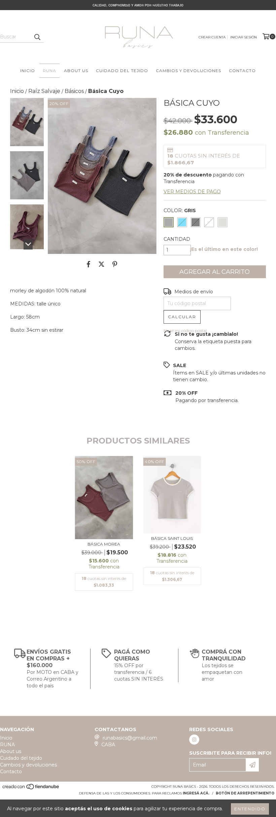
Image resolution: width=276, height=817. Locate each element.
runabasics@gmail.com (130, 738)
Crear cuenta (212, 37)
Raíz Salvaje (44, 91)
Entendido (250, 808)
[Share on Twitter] (101, 264)
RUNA (49, 70)
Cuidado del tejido (122, 70)
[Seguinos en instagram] (194, 739)
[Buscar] (37, 37)
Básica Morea (104, 544)
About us (76, 70)
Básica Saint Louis (172, 538)
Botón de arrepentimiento (245, 793)
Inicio (27, 70)
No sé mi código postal (185, 330)
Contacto (242, 70)
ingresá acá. (196, 793)
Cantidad (177, 239)
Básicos (74, 91)
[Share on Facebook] (88, 264)
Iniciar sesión (243, 37)
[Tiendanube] (31, 789)
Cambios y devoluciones (188, 70)
